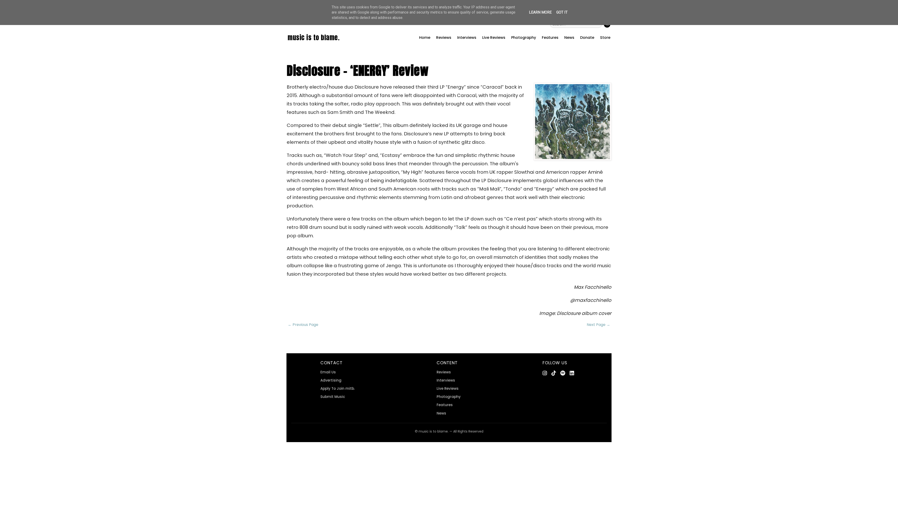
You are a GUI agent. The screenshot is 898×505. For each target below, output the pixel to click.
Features (550, 37)
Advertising (330, 380)
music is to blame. (314, 37)
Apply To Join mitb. (337, 388)
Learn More (540, 12)
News (569, 37)
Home (424, 37)
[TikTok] (553, 373)
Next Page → (598, 324)
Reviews (443, 37)
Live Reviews (493, 37)
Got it (562, 12)
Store (605, 37)
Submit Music (332, 396)
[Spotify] (562, 373)
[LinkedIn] (572, 373)
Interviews (466, 37)
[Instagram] (545, 373)
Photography (523, 37)
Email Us (328, 372)
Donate (587, 37)
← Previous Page (303, 324)
